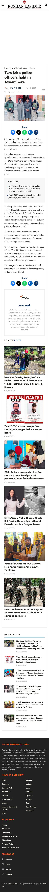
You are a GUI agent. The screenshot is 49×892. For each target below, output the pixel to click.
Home (6, 68)
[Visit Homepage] (24, 4)
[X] (18, 132)
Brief (4, 780)
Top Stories (31, 807)
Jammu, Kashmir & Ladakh (18, 68)
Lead (28, 788)
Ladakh (29, 784)
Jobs (4, 813)
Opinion (29, 795)
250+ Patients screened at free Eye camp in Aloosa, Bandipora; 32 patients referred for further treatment (24, 475)
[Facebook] (13, 132)
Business (5, 784)
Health (5, 795)
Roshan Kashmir (13, 884)
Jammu (4, 803)
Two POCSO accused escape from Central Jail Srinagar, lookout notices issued (25, 196)
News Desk (17, 88)
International (7, 799)
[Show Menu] (3, 5)
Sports (29, 799)
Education (6, 791)
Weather (29, 810)
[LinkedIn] (30, 132)
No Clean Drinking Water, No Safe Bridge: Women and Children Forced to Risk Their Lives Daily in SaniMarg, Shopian (24, 188)
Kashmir (32, 68)
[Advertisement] (24, 35)
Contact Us (6, 832)
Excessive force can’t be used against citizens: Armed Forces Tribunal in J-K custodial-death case (23, 612)
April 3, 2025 (31, 88)
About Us (6, 828)
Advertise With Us (10, 836)
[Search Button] (46, 5)
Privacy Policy (8, 844)
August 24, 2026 (10, 391)
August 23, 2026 (10, 436)
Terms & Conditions (10, 847)
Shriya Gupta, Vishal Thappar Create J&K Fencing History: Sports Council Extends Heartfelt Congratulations (23, 521)
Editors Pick (7, 788)
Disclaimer (6, 840)
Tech (28, 803)
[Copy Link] (36, 132)
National (29, 791)
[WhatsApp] (24, 132)
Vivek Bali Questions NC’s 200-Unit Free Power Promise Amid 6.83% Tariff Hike (22, 567)
